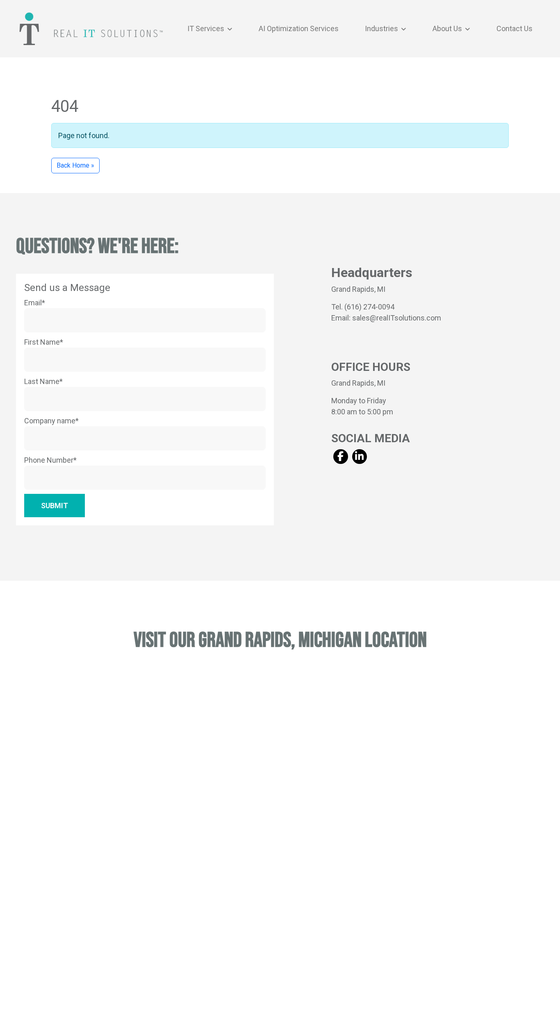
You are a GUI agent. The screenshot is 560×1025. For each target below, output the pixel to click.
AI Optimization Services (299, 28)
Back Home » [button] (75, 165)
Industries (382, 28)
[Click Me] (340, 456)
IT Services (206, 28)
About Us (448, 28)
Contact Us (514, 28)
